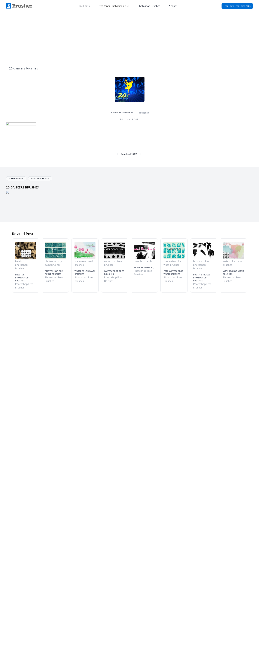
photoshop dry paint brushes (54, 272)
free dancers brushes (40, 178)
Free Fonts (84, 6)
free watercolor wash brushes (173, 272)
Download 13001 (129, 154)
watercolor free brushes (114, 272)
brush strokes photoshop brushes (201, 277)
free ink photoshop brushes (21, 277)
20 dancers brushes (121, 112)
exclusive (144, 113)
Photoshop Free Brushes (24, 285)
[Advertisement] (129, 34)
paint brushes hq (144, 267)
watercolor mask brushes (84, 272)
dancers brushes (16, 178)
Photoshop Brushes (149, 6)
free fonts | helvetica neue (114, 6)
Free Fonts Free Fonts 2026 (237, 5)
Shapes (173, 6)
